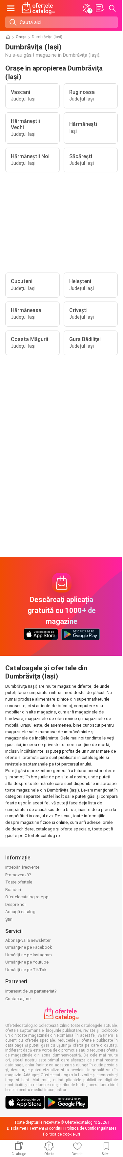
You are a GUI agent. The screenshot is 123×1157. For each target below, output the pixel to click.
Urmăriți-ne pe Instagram (28, 954)
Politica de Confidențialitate (89, 1128)
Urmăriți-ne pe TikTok (26, 969)
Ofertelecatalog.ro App (27, 896)
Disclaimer (16, 1128)
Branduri (13, 889)
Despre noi (15, 904)
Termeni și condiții (45, 1128)
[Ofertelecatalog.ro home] (38, 8)
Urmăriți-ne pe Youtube (27, 962)
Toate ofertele (18, 882)
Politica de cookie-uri (61, 1134)
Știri (8, 919)
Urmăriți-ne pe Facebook (28, 947)
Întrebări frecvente (22, 867)
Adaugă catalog (20, 911)
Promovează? (18, 874)
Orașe (21, 37)
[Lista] (99, 8)
